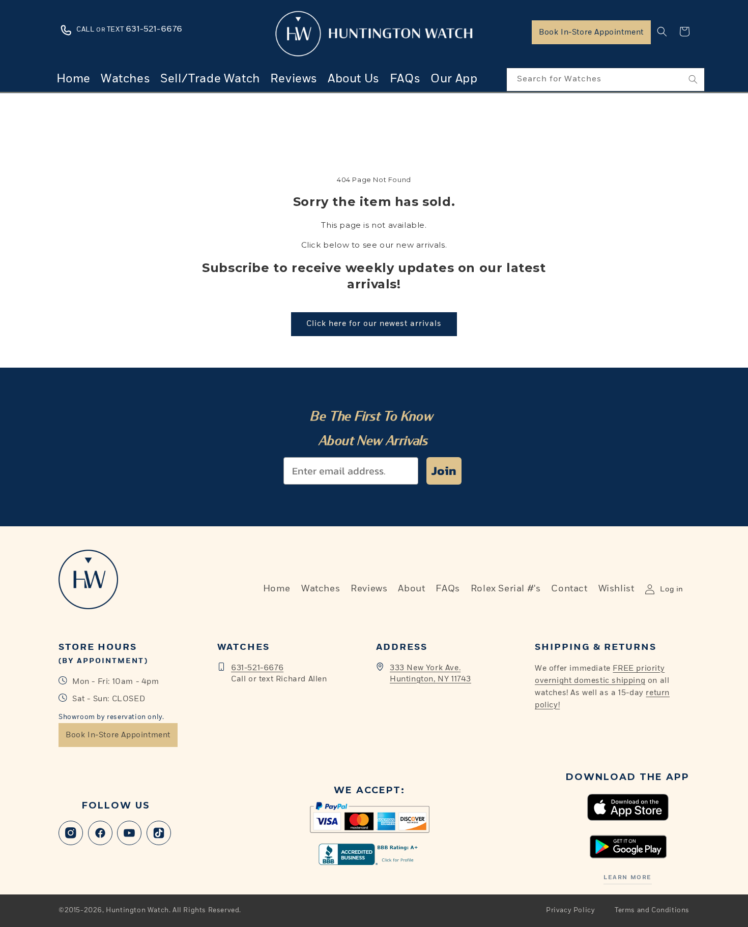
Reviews (369, 588)
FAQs (447, 588)
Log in (671, 589)
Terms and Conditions (652, 910)
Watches (320, 588)
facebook (100, 833)
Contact (569, 588)
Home (277, 588)
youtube (129, 833)
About (411, 588)
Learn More (627, 877)
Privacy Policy (570, 910)
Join (443, 471)
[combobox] (605, 79)
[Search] (693, 79)
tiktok (159, 833)
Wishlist (616, 588)
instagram (71, 833)
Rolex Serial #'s (506, 588)
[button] (662, 31)
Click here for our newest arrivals (374, 323)
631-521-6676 (257, 668)
